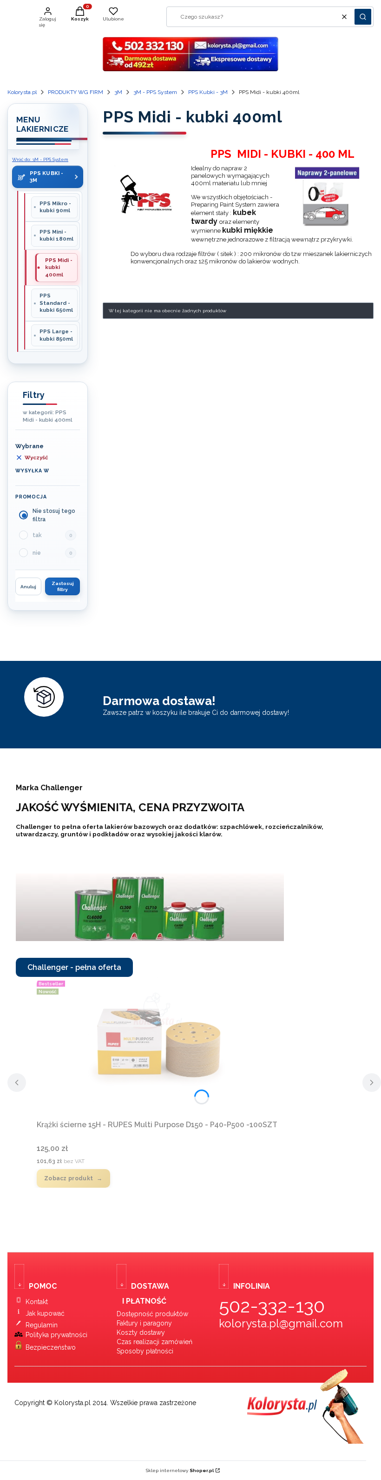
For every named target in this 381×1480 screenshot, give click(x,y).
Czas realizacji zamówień (154, 1341)
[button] (363, 17)
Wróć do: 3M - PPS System (40, 159)
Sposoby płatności (145, 1351)
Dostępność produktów (152, 1314)
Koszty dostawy (141, 1332)
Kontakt (37, 1301)
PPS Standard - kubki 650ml (56, 302)
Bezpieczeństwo (51, 1347)
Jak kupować (45, 1313)
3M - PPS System (155, 92)
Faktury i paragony (144, 1323)
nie (37, 553)
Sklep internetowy (180, 1470)
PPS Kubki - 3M (208, 92)
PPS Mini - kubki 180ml (56, 235)
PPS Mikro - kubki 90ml (55, 207)
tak (37, 535)
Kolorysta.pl (22, 92)
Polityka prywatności (56, 1335)
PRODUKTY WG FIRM (75, 92)
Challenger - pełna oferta (74, 967)
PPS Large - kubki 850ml (56, 335)
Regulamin (42, 1325)
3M (118, 92)
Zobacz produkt (68, 1178)
